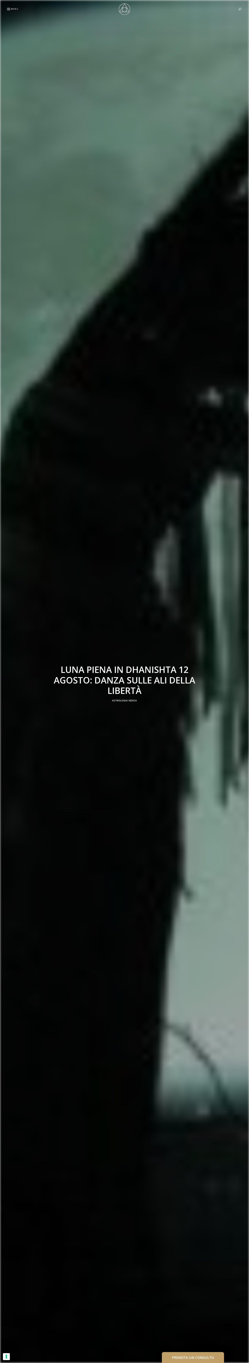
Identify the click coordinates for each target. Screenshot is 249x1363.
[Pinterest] (4, 681)
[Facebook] (4, 672)
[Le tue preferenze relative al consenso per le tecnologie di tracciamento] (6, 1356)
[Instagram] (4, 690)
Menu (14, 9)
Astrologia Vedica (124, 700)
